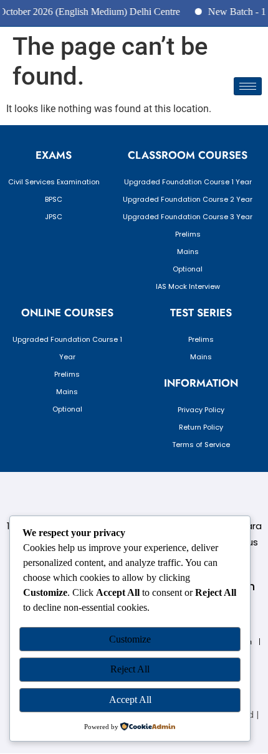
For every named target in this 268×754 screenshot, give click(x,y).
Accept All (130, 699)
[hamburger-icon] (248, 86)
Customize (130, 639)
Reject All (130, 669)
